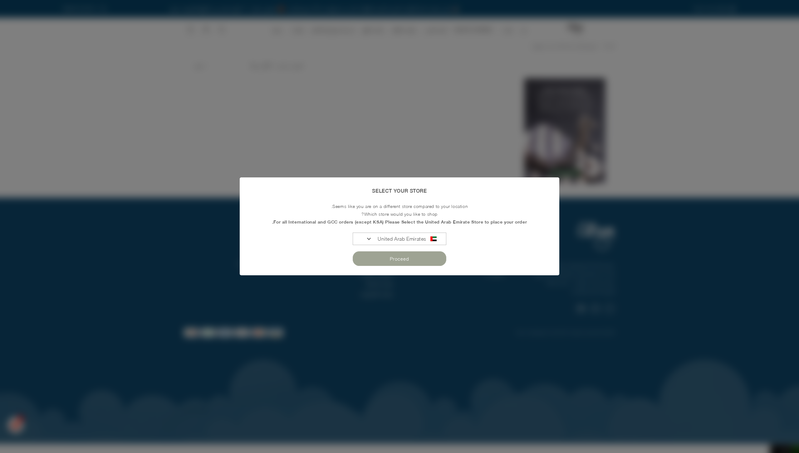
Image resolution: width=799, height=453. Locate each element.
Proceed (399, 259)
